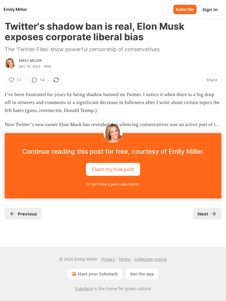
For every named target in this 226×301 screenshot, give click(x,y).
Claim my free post (113, 169)
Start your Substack (97, 274)
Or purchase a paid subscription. (113, 184)
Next (202, 214)
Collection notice (150, 259)
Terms (125, 259)
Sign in (210, 9)
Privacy (108, 259)
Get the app (142, 274)
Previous (27, 214)
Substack (84, 288)
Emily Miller (30, 60)
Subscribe (185, 9)
